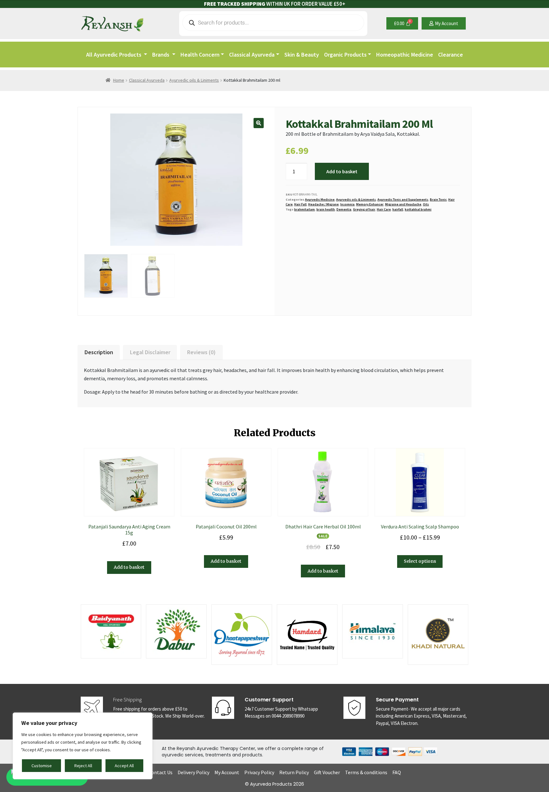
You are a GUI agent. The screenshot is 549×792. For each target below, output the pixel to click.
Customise (41, 765)
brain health (325, 209)
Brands (161, 54)
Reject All (83, 765)
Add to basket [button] (129, 567)
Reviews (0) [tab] (201, 352)
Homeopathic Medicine (404, 54)
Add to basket (341, 171)
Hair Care (384, 209)
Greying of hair (364, 209)
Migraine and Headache (403, 204)
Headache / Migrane (323, 204)
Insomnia (347, 204)
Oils (426, 204)
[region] (82, 746)
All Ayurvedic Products (114, 54)
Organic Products (345, 54)
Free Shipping (127, 699)
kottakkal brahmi (418, 209)
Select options (420, 561)
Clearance (450, 54)
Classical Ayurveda (251, 54)
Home (118, 80)
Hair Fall (300, 204)
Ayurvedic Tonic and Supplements (402, 199)
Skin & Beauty (301, 54)
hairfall (397, 209)
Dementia (343, 209)
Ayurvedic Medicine (320, 199)
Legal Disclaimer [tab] (150, 352)
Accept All (124, 765)
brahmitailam (304, 209)
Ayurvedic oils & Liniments (194, 80)
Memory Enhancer (369, 204)
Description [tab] (99, 352)
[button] (259, 123)
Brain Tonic (438, 199)
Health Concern (200, 54)
